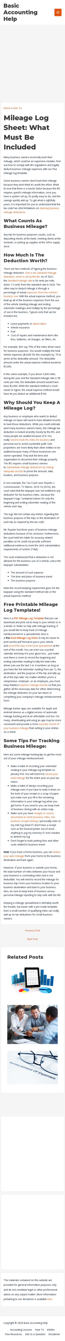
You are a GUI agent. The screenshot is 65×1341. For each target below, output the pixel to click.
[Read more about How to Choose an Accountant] (32, 1024)
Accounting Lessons (21, 1329)
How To (39, 1329)
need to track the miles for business (30, 439)
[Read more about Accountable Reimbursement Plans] (32, 1067)
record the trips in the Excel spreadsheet (30, 645)
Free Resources (13, 1334)
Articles (51, 1329)
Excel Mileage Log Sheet (24, 637)
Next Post (32, 939)
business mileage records (33, 685)
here (49, 1299)
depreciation (39, 323)
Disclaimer (54, 1334)
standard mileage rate (20, 280)
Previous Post (32, 930)
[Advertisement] (32, 59)
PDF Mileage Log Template (29, 618)
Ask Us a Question (35, 1334)
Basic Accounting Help (20, 12)
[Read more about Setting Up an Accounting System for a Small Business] (32, 981)
